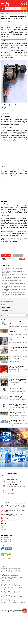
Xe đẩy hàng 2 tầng (5, 570)
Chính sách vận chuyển (6, 541)
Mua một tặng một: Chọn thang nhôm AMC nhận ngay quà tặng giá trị (14, 290)
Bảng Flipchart (4, 600)
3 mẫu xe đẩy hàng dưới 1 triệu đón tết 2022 (18, 322)
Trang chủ (2, 13)
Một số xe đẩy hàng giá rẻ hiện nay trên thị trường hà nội (18, 330)
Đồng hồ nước (4, 584)
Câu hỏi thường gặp (6, 310)
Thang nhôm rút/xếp (5, 580)
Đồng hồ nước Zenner (6, 587)
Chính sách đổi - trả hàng (6, 539)
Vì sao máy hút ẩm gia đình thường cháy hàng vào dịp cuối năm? (17, 397)
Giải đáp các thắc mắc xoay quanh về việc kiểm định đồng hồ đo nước (17, 380)
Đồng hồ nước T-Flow (16, 585)
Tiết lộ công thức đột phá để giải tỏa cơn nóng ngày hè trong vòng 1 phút (14, 275)
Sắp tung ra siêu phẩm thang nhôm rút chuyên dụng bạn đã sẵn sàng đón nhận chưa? (13, 284)
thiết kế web (15, 610)
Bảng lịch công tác (16, 602)
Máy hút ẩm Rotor (16, 592)
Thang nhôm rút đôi (5, 578)
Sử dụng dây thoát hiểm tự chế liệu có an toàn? (18, 338)
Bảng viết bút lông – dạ (6, 603)
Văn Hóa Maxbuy (5, 307)
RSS (2, 533)
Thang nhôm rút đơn (15, 578)
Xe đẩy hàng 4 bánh (5, 571)
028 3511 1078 (11, 518)
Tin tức (6, 13)
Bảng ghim (11, 600)
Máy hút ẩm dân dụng (6, 592)
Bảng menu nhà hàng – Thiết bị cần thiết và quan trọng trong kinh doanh (17, 389)
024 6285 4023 (19, 510)
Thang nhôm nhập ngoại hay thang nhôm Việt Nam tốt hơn (14, 269)
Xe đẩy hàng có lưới (15, 571)
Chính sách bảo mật (5, 543)
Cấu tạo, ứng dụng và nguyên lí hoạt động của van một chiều (17, 421)
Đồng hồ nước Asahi (13, 584)
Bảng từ (23, 602)
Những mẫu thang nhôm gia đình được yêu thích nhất (13, 292)
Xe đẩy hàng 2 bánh (15, 568)
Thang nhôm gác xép (5, 577)
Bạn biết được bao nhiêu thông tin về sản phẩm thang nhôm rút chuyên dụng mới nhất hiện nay (13, 287)
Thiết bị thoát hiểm (18, 596)
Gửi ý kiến (22, 258)
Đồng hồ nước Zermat (17, 587)
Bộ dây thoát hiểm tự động (7, 596)
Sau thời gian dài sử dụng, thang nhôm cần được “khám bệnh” (18, 357)
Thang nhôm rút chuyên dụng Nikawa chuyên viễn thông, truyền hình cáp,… (13, 281)
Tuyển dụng (3, 529)
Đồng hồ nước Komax (6, 585)
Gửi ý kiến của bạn (6, 255)
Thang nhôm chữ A (14, 575)
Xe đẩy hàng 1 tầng (5, 568)
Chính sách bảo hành (5, 537)
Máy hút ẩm (3, 591)
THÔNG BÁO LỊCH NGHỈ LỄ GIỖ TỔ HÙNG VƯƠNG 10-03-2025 (17, 367)
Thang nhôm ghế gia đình (17, 577)
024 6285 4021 (11, 510)
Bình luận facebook (18, 255)
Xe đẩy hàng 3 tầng (15, 570)
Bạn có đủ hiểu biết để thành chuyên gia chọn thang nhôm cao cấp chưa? (13, 272)
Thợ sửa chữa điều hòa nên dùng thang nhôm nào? (18, 348)
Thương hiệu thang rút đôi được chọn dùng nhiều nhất (17, 413)
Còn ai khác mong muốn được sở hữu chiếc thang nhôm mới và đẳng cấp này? (14, 278)
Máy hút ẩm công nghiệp (13, 591)
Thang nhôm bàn (5, 575)
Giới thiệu (3, 525)
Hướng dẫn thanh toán (6, 545)
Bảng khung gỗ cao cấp (20, 600)
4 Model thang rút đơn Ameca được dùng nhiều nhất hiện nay (17, 405)
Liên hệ (2, 531)
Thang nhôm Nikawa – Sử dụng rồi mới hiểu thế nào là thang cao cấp (14, 295)
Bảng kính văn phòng (5, 602)
